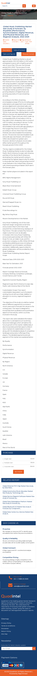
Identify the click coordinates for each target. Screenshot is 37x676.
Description (6, 50)
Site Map (4, 634)
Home (3, 15)
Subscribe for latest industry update (13, 645)
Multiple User (8, 462)
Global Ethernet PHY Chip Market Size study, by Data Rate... (18, 487)
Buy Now (18, 472)
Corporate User (9, 466)
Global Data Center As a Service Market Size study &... (18, 513)
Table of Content (19, 50)
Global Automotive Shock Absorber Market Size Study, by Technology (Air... (18, 492)
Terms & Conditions (8, 626)
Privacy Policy (6, 623)
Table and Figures (9, 54)
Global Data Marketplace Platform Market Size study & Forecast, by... (17, 502)
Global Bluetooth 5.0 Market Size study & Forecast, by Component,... (17, 507)
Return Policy (6, 631)
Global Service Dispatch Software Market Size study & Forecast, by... (18, 497)
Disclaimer (5, 628)
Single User (7, 459)
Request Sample (28, 54)
